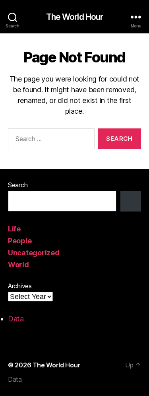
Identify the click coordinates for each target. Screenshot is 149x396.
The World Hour (74, 17)
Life (14, 229)
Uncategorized (34, 252)
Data (16, 318)
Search (17, 185)
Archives (20, 286)
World (18, 264)
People (19, 241)
